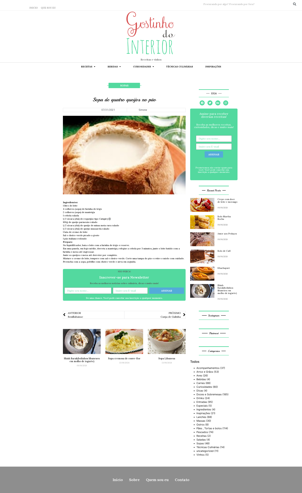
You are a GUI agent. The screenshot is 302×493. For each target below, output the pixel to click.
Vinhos (200, 454)
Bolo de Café (224, 250)
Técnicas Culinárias (179, 66)
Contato (182, 479)
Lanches (201, 417)
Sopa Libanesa (166, 358)
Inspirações (213, 66)
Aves (199, 375)
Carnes (200, 383)
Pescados (202, 432)
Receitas (86, 66)
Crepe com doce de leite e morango (228, 200)
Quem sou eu (157, 479)
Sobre (134, 479)
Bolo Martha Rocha (224, 218)
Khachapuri (224, 268)
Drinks (200, 398)
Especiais (202, 405)
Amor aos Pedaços (227, 233)
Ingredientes (203, 409)
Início (118, 479)
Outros (200, 424)
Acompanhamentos (207, 368)
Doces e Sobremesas (209, 394)
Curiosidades (142, 66)
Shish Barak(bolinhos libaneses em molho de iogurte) (82, 360)
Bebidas (113, 66)
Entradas (201, 401)
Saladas (201, 439)
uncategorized (205, 450)
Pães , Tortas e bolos (209, 428)
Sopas (124, 85)
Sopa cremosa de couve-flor (124, 358)
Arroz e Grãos (204, 371)
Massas (200, 420)
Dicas (199, 390)
